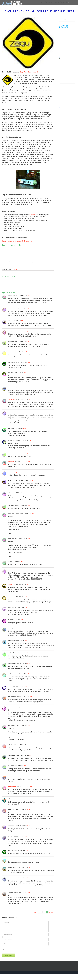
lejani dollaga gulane (12, 786)
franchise (32, 215)
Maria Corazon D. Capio (13, 472)
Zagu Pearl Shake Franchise (29, 72)
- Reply (28, 295)
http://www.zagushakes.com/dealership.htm (17, 241)
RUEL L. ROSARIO (11, 399)
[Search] (74, 2)
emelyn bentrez (11, 584)
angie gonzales (11, 461)
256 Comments (15, 269)
